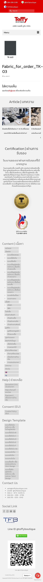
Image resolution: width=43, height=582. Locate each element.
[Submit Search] (10, 10)
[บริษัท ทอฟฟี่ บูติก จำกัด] (21, 20)
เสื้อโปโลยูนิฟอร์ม (28, 172)
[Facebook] (4, 511)
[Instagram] (7, 511)
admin (7, 76)
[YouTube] (10, 511)
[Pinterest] (14, 511)
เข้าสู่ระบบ (11, 90)
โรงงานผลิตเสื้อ (9, 168)
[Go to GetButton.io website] (37, 579)
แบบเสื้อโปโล (35, 181)
